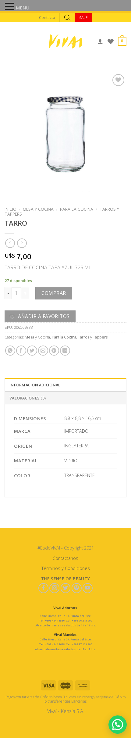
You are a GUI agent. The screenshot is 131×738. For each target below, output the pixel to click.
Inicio (10, 209)
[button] (10, 7)
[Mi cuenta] (100, 41)
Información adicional (34, 385)
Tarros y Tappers (93, 337)
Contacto (47, 17)
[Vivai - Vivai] (65, 41)
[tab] (65, 384)
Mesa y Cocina (38, 209)
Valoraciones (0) (27, 398)
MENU (22, 8)
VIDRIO (70, 461)
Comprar (53, 293)
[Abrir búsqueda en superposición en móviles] (67, 17)
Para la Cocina (76, 209)
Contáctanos (65, 558)
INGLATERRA (76, 446)
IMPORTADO (76, 431)
